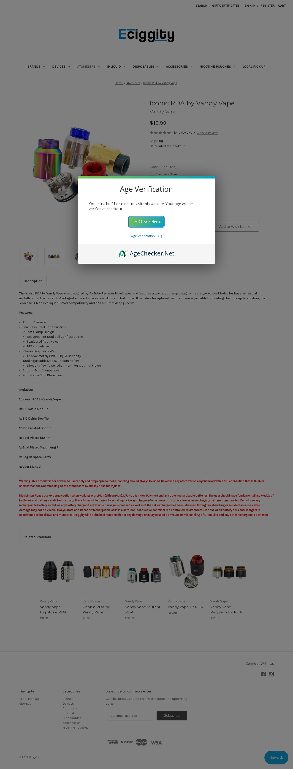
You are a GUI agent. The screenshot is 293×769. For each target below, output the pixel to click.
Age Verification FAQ (146, 236)
